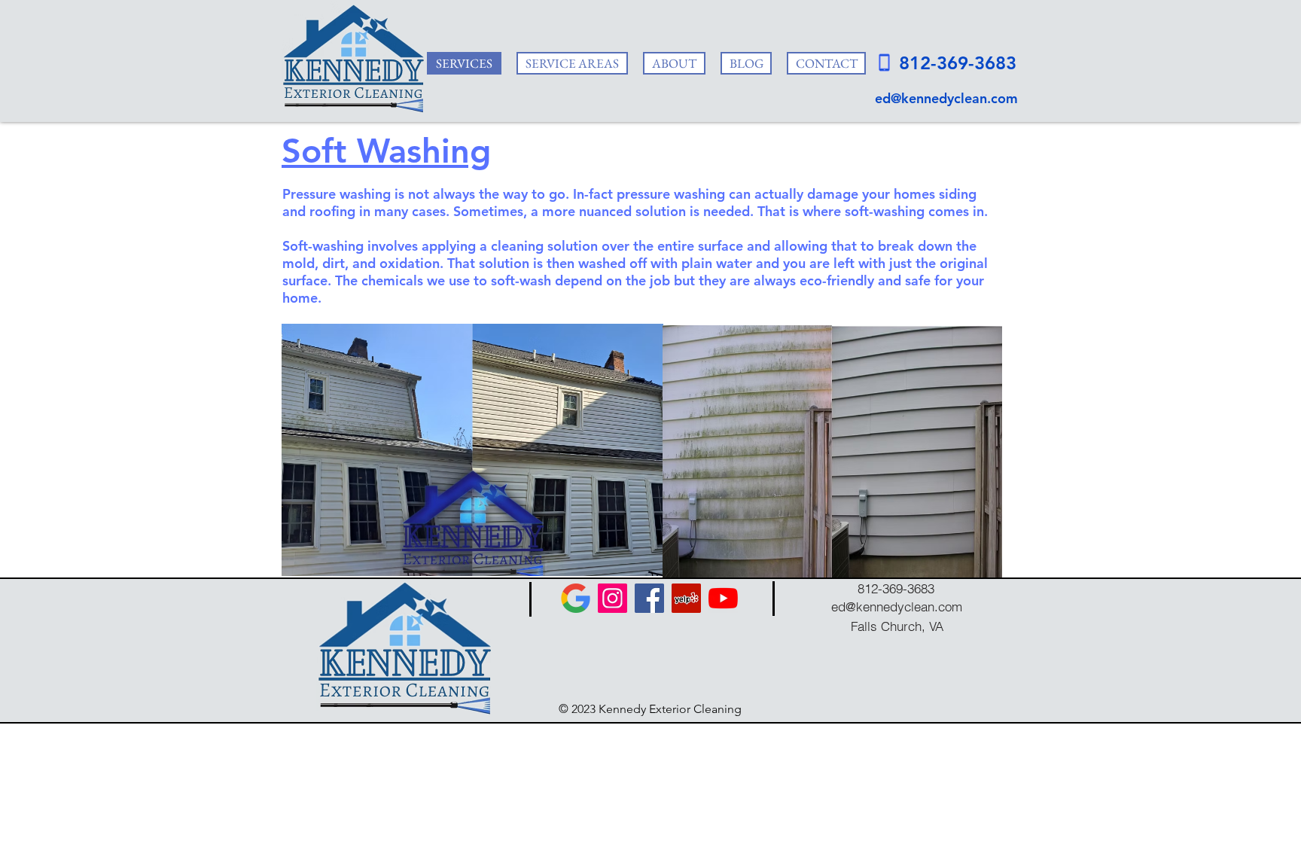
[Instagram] (612, 598)
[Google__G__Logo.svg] (575, 598)
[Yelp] (686, 598)
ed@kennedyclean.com (946, 98)
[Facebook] (649, 598)
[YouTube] (723, 598)
